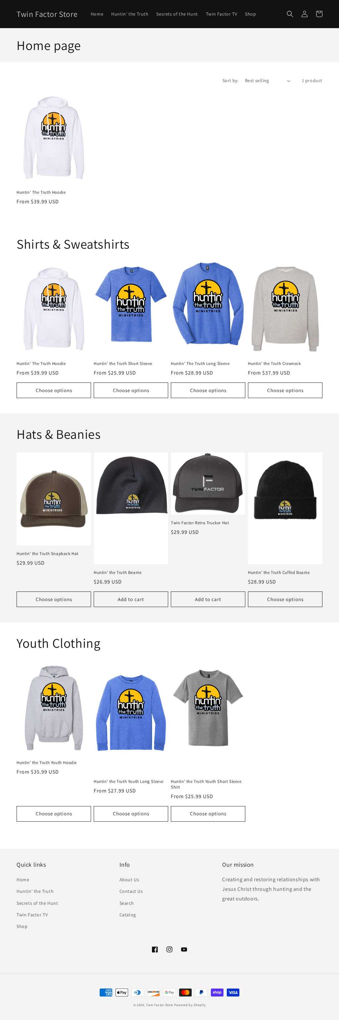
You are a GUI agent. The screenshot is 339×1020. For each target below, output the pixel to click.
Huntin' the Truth (35, 891)
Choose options (54, 390)
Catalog (128, 915)
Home (23, 880)
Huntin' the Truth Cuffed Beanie (279, 572)
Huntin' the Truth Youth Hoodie (47, 762)
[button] (290, 14)
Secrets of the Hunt (37, 903)
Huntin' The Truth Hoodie (41, 192)
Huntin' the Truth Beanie (117, 572)
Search (127, 903)
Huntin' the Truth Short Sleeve (123, 363)
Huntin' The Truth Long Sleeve (200, 363)
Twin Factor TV (32, 915)
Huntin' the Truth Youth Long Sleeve (129, 781)
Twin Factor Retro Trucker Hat (200, 523)
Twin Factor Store (159, 1005)
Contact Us (131, 891)
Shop (22, 926)
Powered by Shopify (190, 1005)
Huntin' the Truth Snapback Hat (47, 553)
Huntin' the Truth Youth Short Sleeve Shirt (206, 784)
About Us (129, 880)
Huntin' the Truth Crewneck (274, 363)
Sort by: (230, 80)
